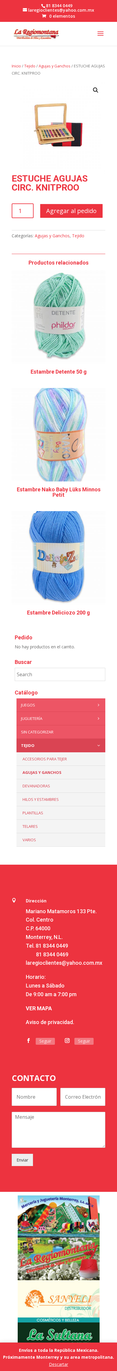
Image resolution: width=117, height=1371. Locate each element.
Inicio (16, 66)
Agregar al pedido (71, 211)
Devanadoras (36, 786)
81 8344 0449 (52, 946)
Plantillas (32, 813)
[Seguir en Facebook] (28, 1040)
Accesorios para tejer (44, 759)
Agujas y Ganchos (54, 66)
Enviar (22, 1160)
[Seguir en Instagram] (67, 1040)
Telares (30, 826)
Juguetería (31, 718)
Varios (29, 839)
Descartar (58, 1364)
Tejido (29, 66)
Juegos (28, 705)
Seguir (45, 1041)
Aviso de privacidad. (50, 1022)
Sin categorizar (37, 732)
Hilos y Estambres (40, 799)
